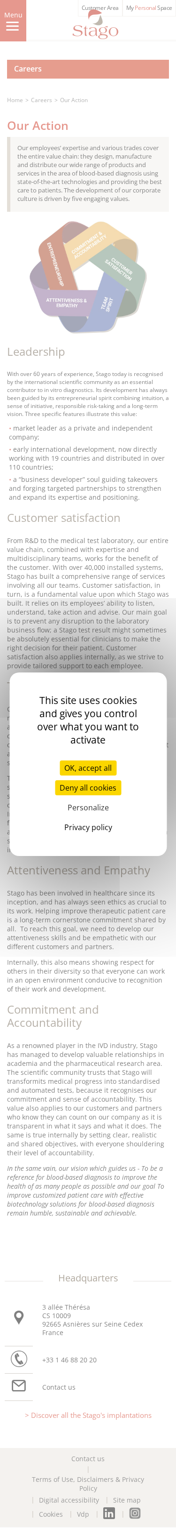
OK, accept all (88, 768)
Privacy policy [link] (88, 827)
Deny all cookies (88, 788)
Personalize (88, 807)
